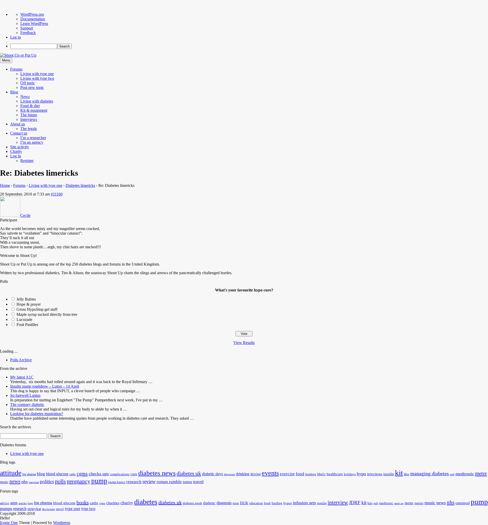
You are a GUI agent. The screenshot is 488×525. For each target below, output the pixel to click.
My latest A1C (22, 377)
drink (236, 503)
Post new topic (32, 87)
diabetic (209, 503)
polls (60, 481)
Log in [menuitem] (15, 37)
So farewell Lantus (25, 395)
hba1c (321, 474)
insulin (388, 474)
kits (370, 503)
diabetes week (192, 503)
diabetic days (212, 474)
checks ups (99, 473)
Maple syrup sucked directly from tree (47, 314)
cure (133, 474)
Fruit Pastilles (27, 324)
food (300, 473)
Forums (16, 69)
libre (406, 474)
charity (126, 502)
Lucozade (24, 319)
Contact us (18, 133)
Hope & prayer (29, 304)
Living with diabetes (36, 101)
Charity (16, 151)
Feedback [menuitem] (28, 32)
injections (374, 474)
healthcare (335, 474)
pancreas (34, 482)
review (149, 481)
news (14, 481)
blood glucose (57, 474)
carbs (72, 474)
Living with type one (37, 74)
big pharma (29, 474)
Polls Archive (21, 360)
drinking (242, 474)
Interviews (28, 119)
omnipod (462, 503)
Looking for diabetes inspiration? (36, 414)
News (25, 96)
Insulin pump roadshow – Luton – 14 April (44, 386)
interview (338, 502)
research (134, 481)
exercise (287, 473)
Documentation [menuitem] (32, 19)
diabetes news (157, 473)
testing (187, 482)
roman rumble (169, 481)
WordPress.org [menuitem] (32, 14)
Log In (15, 156)
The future (28, 115)
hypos (287, 503)
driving (255, 474)
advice (4, 503)
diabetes (145, 502)
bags (30, 503)
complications (119, 474)
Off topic (27, 83)
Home (5, 185)
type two (88, 508)
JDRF (354, 502)
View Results (244, 342)
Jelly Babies (26, 299)
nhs (24, 481)
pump (99, 481)
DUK (244, 503)
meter (481, 473)
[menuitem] (249, 46)
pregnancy (78, 481)
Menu (6, 60)
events (270, 473)
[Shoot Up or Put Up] (18, 55)
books (83, 502)
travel (198, 481)
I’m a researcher (33, 138)
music (4, 482)
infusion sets (304, 502)
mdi (452, 474)
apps (14, 503)
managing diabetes (429, 473)
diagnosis (229, 474)
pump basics (116, 482)
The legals (28, 128)
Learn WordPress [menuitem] (34, 23)
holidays (350, 474)
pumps (6, 508)
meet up (399, 503)
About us (17, 124)
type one (72, 508)
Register (27, 160)
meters (419, 503)
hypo (361, 473)
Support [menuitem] (26, 28)
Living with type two (37, 78)
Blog (14, 92)
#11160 (57, 194)
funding (310, 474)
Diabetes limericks (80, 185)
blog (41, 473)
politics (47, 481)
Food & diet (30, 106)
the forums (48, 509)
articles (23, 503)
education (256, 503)
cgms (82, 473)
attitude (10, 473)
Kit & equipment (33, 110)
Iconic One (9, 522)
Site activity (19, 147)
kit (399, 473)
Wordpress (61, 522)
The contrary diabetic (27, 404)
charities (112, 503)
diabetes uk (189, 473)
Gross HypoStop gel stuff (37, 309)
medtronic (464, 473)
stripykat (34, 509)
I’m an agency (31, 142)
